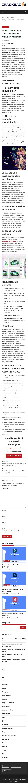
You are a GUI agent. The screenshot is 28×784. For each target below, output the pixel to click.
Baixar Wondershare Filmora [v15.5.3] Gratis (12, 566)
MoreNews (23, 779)
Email (4, 516)
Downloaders (6, 695)
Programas (5, 732)
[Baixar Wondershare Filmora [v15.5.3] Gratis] (14, 555)
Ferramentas (6, 713)
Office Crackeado (7, 728)
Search (22, 627)
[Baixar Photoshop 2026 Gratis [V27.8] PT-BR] (14, 579)
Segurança (5, 739)
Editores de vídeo (7, 710)
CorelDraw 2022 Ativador (9, 241)
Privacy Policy (16, 766)
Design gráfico (6, 27)
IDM (3, 717)
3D (3, 677)
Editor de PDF (6, 706)
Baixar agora (9, 448)
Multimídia (5, 724)
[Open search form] (25, 12)
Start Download (14, 456)
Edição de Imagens (8, 703)
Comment (5, 488)
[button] (2, 12)
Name (4, 510)
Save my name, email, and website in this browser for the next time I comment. (14, 531)
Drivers (4, 699)
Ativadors (5, 684)
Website (4, 522)
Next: (13, 471)
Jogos (4, 721)
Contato (6, 766)
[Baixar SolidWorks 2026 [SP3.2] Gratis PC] (14, 604)
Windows (5, 757)
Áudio (4, 688)
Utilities (4, 746)
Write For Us (7, 770)
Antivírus (5, 681)
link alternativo (18, 448)
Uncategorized (6, 743)
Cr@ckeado (6, 40)
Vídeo (4, 750)
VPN (3, 754)
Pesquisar (6, 623)
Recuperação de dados (9, 735)
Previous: (14, 464)
